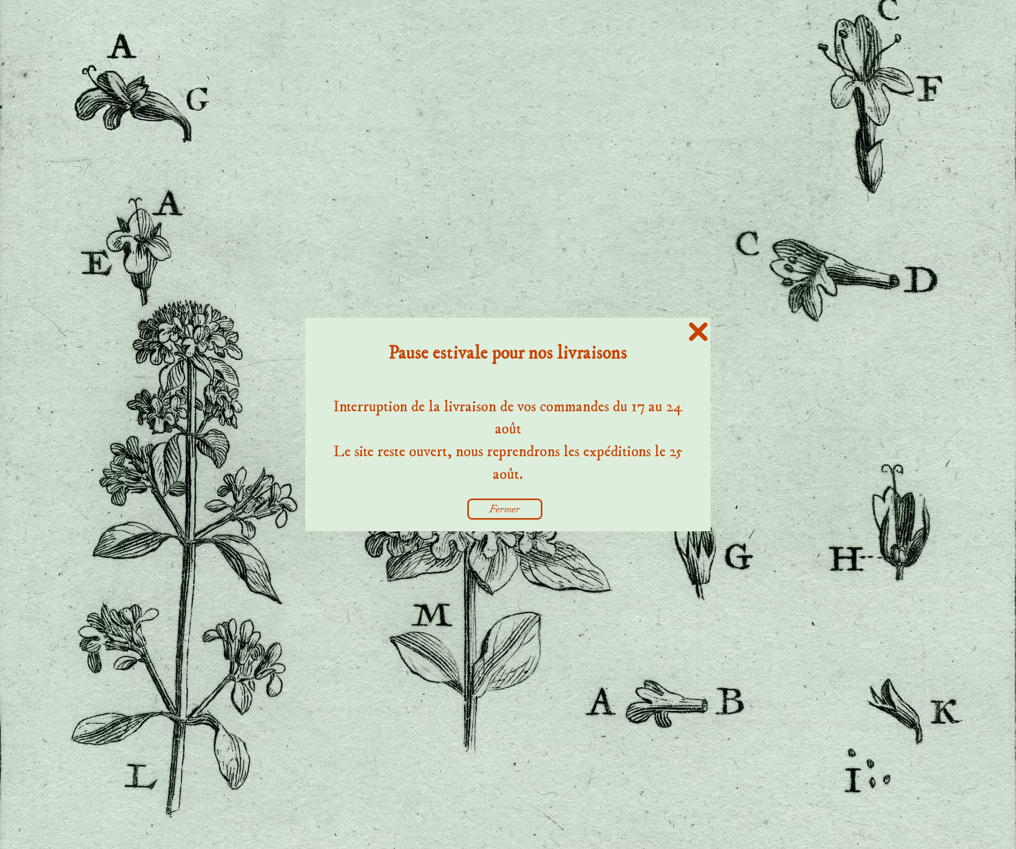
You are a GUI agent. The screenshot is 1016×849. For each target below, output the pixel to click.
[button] (698, 331)
